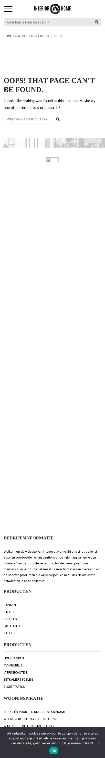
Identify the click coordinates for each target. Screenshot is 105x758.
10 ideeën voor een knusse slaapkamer (36, 712)
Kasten (10, 612)
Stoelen (10, 619)
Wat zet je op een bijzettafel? (29, 726)
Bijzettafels (14, 686)
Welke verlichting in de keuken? (30, 719)
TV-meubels (13, 665)
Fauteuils (12, 626)
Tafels (9, 633)
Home (8, 36)
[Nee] (98, 742)
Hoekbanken (14, 658)
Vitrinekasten (15, 672)
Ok (54, 751)
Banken (10, 605)
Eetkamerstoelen (18, 679)
